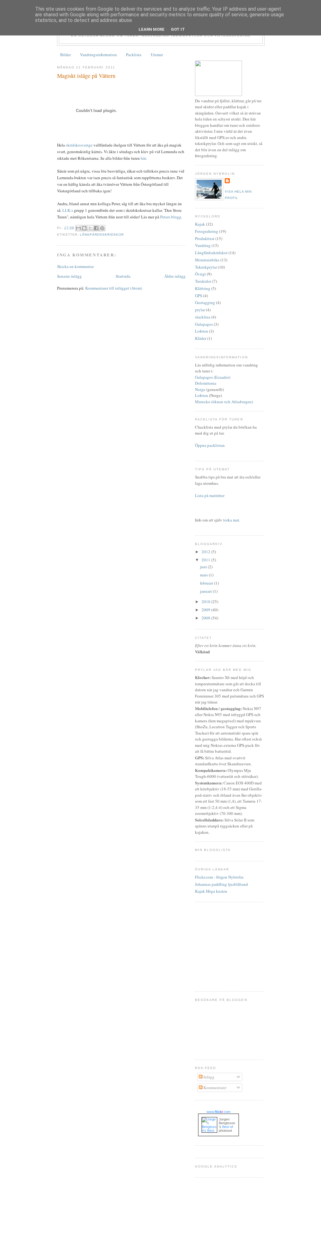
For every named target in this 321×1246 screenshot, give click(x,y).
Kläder (200, 338)
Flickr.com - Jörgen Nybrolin (219, 877)
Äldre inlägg (175, 276)
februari (207, 583)
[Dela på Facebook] (96, 228)
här (143, 158)
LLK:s (67, 210)
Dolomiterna (205, 383)
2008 (206, 618)
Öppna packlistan (210, 445)
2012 (206, 551)
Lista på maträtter (209, 495)
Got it (178, 29)
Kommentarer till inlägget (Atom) (113, 288)
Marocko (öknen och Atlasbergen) (224, 401)
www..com (218, 1112)
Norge (200, 389)
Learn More (152, 29)
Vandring (203, 245)
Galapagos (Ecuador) (212, 377)
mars (204, 575)
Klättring (202, 288)
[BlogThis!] (84, 228)
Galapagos (204, 324)
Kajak (200, 224)
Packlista (133, 54)
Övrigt (200, 274)
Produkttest (204, 238)
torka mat (231, 520)
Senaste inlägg (69, 276)
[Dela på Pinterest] (102, 228)
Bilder (65, 54)
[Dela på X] (90, 228)
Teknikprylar (206, 267)
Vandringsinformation (98, 54)
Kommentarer (214, 1087)
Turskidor (203, 281)
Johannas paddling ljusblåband (221, 884)
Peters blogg (170, 217)
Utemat (157, 54)
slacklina (202, 317)
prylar (200, 310)
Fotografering (206, 231)
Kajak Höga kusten (211, 891)
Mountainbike (207, 260)
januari (206, 591)
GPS (198, 295)
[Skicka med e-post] (78, 228)
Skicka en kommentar (75, 266)
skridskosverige (79, 145)
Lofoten (201, 331)
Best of (227, 1127)
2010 (206, 601)
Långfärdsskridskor (102, 234)
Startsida (123, 276)
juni (204, 567)
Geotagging (205, 302)
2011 (206, 560)
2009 (206, 609)
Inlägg (208, 1077)
